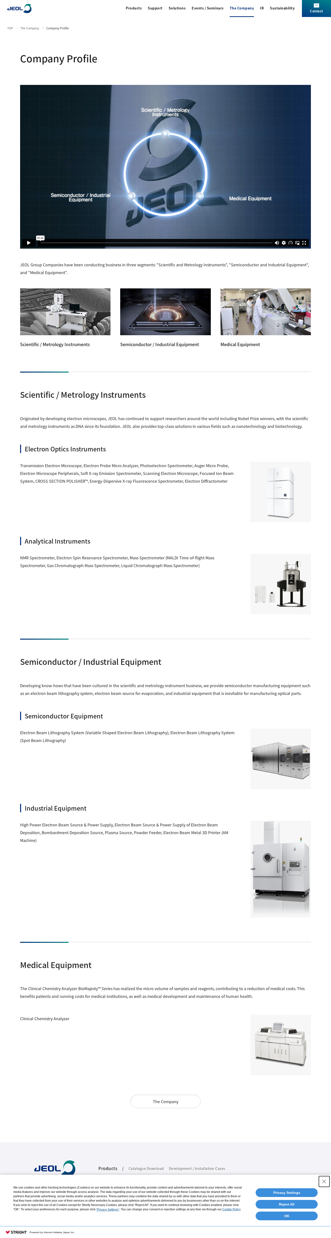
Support (155, 8)
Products (134, 8)
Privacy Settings (286, 1193)
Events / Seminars (208, 8)
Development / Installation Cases (197, 1168)
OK (286, 1216)
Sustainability (282, 8)
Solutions (177, 8)
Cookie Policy (231, 1209)
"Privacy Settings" (107, 1209)
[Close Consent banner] (324, 1181)
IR (262, 8)
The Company (242, 8)
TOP (10, 28)
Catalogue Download (146, 1168)
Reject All (286, 1204)
